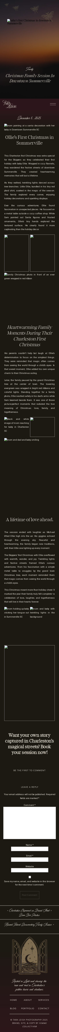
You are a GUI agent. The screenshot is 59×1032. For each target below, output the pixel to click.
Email (29, 855)
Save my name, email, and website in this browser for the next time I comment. (29, 883)
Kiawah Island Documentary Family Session (28, 924)
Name (29, 845)
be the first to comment (29, 771)
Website (29, 866)
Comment (29, 805)
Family (30, 69)
